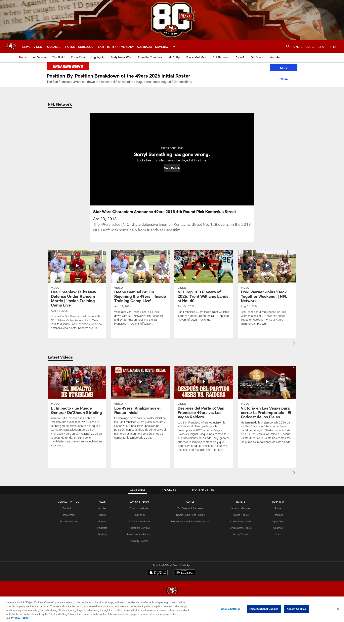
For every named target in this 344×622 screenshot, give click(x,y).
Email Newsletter (68, 521)
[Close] (283, 78)
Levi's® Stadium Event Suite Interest (190, 521)
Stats (278, 534)
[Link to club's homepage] (11, 46)
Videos (102, 514)
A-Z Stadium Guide (139, 521)
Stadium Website (139, 508)
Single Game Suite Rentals (190, 514)
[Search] (287, 46)
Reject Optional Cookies (264, 608)
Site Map (102, 534)
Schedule (278, 514)
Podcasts (102, 527)
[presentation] (294, 343)
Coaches (278, 527)
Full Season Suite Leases (190, 508)
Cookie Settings (230, 608)
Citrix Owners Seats (240, 521)
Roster (278, 508)
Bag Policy (139, 514)
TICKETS (240, 501)
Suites (190, 501)
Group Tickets (240, 534)
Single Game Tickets (241, 527)
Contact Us (68, 508)
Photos (102, 521)
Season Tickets (241, 514)
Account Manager (240, 508)
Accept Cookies (296, 608)
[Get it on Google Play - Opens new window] (185, 574)
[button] (172, 168)
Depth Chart (278, 521)
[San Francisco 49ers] (172, 591)
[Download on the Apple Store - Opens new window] (158, 573)
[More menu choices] (173, 46)
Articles (102, 508)
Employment (68, 514)
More (283, 68)
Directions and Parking (139, 534)
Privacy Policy (19, 617)
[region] (172, 609)
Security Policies (139, 540)
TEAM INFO (278, 501)
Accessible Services (139, 527)
